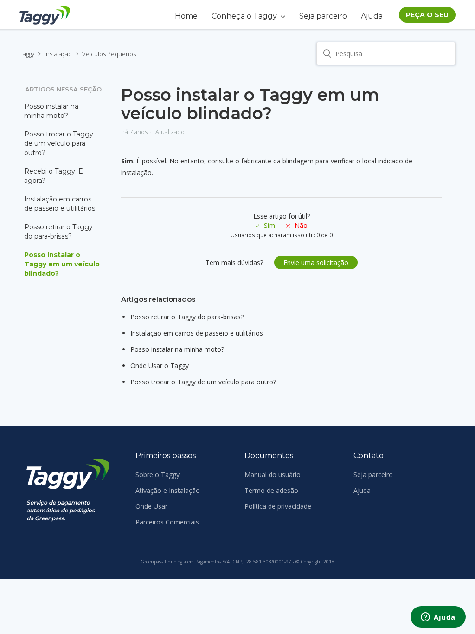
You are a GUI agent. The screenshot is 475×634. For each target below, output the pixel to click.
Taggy (26, 54)
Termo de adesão (271, 490)
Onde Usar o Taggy (159, 365)
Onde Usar (151, 506)
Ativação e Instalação (167, 490)
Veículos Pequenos (109, 54)
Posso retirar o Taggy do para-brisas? (58, 231)
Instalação (58, 54)
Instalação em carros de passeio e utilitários (59, 204)
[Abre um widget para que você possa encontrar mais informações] (438, 617)
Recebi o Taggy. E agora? (53, 176)
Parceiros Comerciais (167, 522)
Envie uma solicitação (315, 262)
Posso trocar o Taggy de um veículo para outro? (58, 143)
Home (186, 16)
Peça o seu (427, 15)
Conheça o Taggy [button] (244, 16)
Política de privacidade (277, 506)
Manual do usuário (272, 474)
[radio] (265, 225)
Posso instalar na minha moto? (51, 111)
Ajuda (372, 16)
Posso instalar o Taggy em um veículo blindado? (62, 264)
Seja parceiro (323, 16)
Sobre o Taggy (157, 474)
